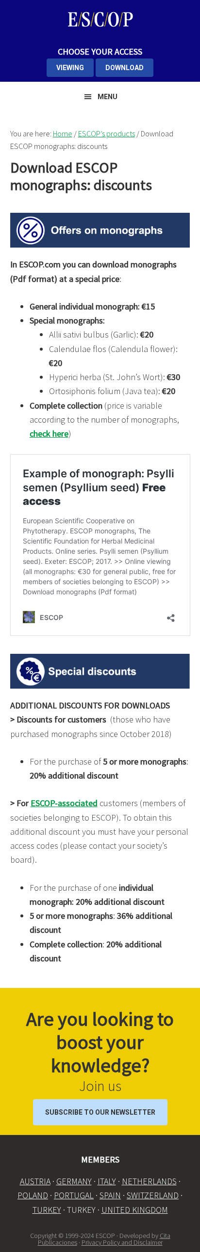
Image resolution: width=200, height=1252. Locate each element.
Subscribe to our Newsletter (100, 1112)
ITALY (107, 1181)
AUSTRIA (35, 1181)
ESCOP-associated (64, 803)
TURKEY (47, 1209)
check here (49, 433)
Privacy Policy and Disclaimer (122, 1242)
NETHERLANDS (149, 1181)
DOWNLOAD (124, 68)
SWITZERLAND (153, 1195)
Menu (107, 97)
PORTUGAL (74, 1195)
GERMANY (74, 1181)
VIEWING (70, 68)
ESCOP (100, 19)
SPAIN (110, 1195)
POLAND (32, 1195)
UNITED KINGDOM (134, 1209)
